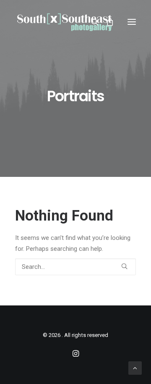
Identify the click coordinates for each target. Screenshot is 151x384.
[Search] (91, 22)
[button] (131, 22)
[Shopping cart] (106, 22)
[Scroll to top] (135, 367)
